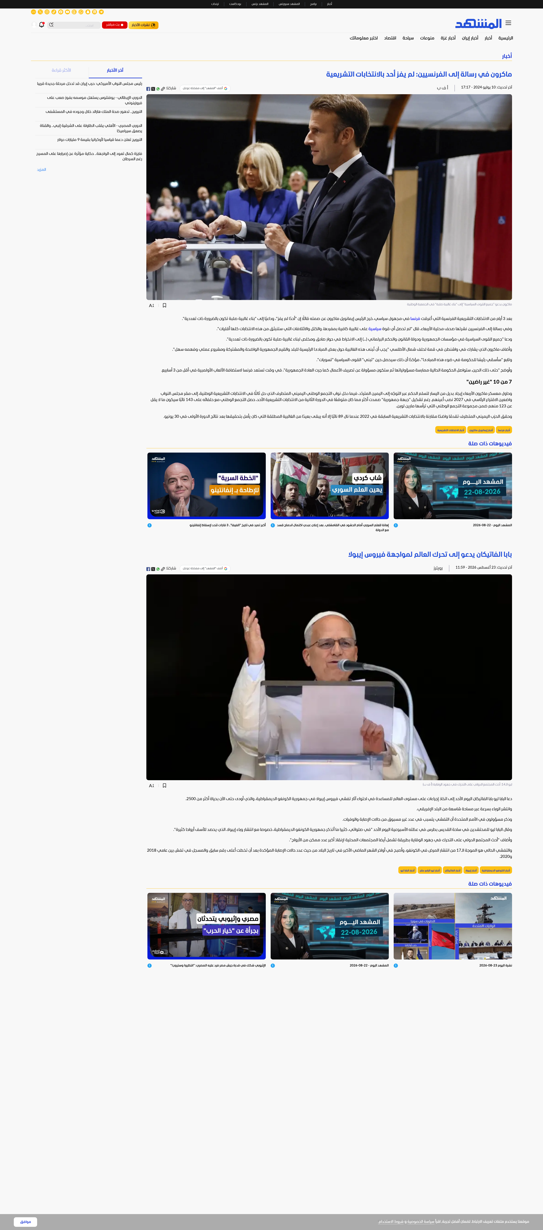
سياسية (374, 329)
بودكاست (235, 4)
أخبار (329, 4)
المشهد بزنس (260, 4)
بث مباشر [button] (112, 24)
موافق (25, 1222)
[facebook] (148, 89)
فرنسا (415, 319)
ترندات (215, 4)
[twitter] (153, 89)
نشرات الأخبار (141, 25)
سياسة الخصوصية (420, 1222)
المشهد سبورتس (289, 4)
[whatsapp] (158, 89)
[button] (271, 56)
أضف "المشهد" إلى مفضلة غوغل (203, 88)
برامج (313, 4)
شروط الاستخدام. (391, 1222)
